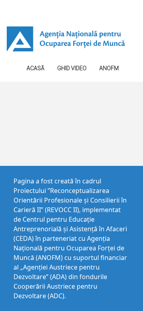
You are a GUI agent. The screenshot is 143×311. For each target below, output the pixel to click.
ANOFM (109, 68)
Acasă (35, 68)
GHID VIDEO (72, 68)
